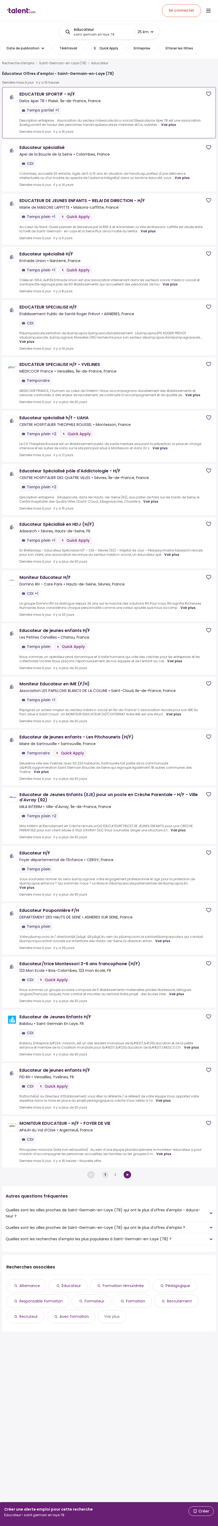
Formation (135, 1301)
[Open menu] (208, 10)
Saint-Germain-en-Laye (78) (62, 63)
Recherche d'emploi (18, 63)
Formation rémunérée (123, 1285)
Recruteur (28, 1316)
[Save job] (208, 94)
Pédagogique (178, 1285)
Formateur (94, 1301)
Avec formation (74, 1316)
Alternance (29, 1285)
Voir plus (168, 124)
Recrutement (179, 1301)
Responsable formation (41, 1301)
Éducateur (71, 1285)
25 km (143, 32)
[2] (127, 1174)
